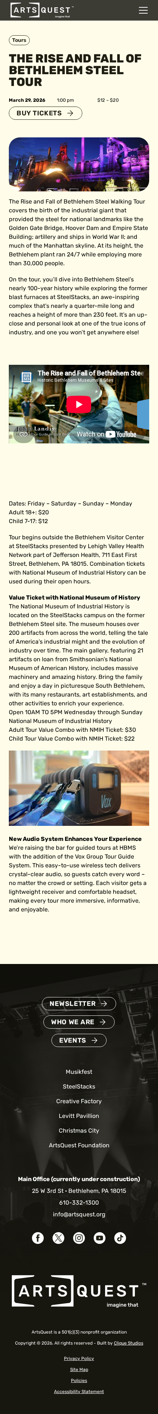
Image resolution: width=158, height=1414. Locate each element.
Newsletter (73, 1004)
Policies (79, 1380)
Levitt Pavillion (79, 1115)
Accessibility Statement (79, 1391)
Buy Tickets (39, 113)
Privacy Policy (79, 1358)
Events (72, 1040)
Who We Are (72, 1022)
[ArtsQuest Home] (42, 9)
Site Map (79, 1369)
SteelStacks (79, 1086)
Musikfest (79, 1071)
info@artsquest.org (79, 1214)
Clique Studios (128, 1343)
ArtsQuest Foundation (79, 1145)
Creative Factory (79, 1101)
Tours (19, 40)
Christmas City (79, 1130)
